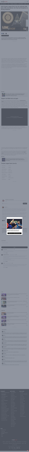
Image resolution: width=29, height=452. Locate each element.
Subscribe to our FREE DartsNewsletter (14, 233)
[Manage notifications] (27, 450)
